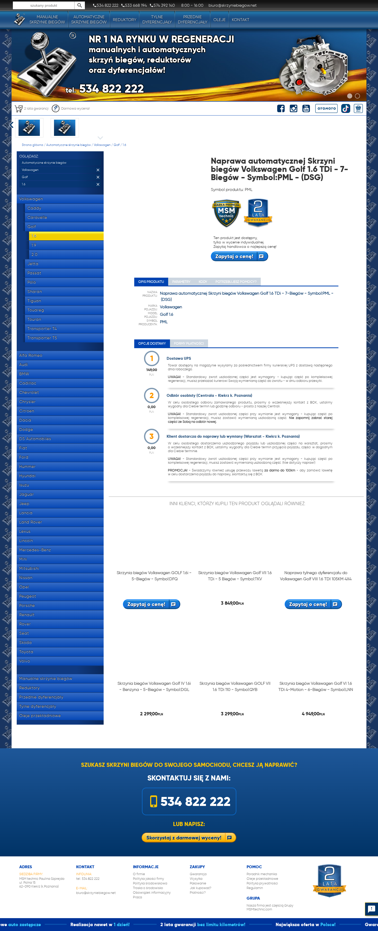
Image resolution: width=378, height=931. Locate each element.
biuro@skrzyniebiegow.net (96, 893)
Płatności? (198, 892)
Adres (25, 866)
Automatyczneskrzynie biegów (89, 19)
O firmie (139, 874)
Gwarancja (198, 874)
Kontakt (240, 19)
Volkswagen (102, 145)
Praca (137, 897)
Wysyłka (196, 879)
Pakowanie (198, 883)
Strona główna (32, 145)
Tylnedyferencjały (157, 19)
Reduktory (124, 19)
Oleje (219, 19)
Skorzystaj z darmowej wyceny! (183, 837)
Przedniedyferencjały (192, 19)
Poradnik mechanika (262, 874)
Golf (117, 145)
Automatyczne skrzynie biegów (68, 145)
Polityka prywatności (262, 883)
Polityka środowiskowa (150, 883)
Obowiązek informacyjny (152, 892)
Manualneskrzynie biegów (47, 19)
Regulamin (255, 888)
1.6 (124, 145)
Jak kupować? (200, 888)
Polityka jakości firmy (148, 879)
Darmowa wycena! (75, 108)
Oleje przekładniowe (262, 879)
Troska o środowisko (148, 888)
